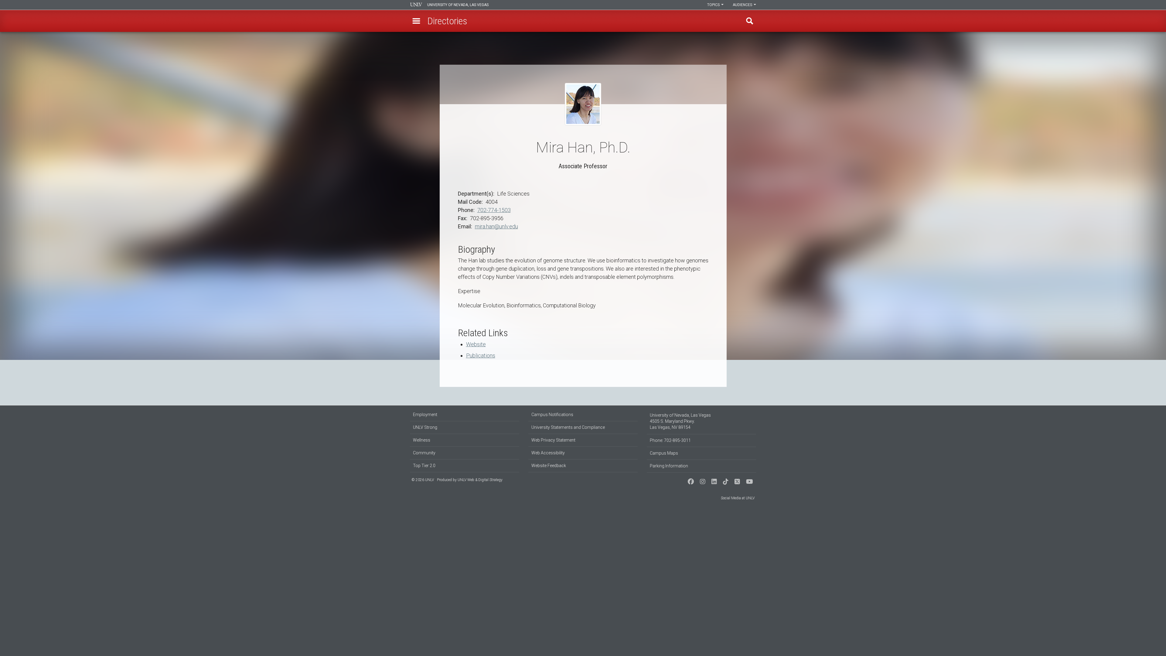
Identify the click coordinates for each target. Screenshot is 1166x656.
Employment (425, 414)
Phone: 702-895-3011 (670, 440)
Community (424, 452)
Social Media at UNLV (738, 498)
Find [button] (750, 21)
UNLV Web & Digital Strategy (480, 480)
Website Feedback (548, 465)
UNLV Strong (425, 427)
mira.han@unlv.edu (496, 226)
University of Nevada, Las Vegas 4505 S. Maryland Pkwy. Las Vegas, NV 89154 (680, 421)
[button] (416, 21)
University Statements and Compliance (568, 427)
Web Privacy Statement (553, 440)
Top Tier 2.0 (424, 465)
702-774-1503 (494, 210)
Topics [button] (714, 5)
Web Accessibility (548, 452)
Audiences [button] (743, 5)
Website (476, 344)
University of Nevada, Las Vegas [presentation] (458, 5)
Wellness (421, 440)
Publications (480, 355)
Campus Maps (664, 453)
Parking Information (669, 465)
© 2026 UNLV (422, 480)
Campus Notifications (552, 414)
